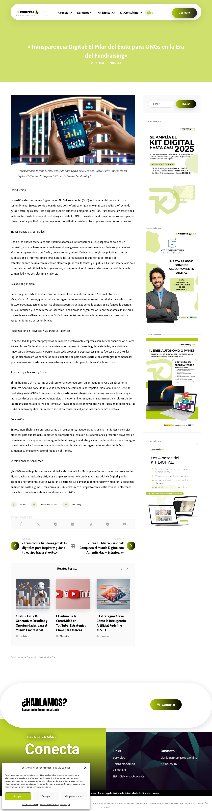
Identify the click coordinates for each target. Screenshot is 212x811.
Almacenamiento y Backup (182, 803)
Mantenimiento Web (159, 803)
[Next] (127, 568)
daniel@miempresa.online (179, 757)
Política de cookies (30, 804)
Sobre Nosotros (124, 764)
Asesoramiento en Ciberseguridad (133, 803)
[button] (85, 767)
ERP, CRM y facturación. (129, 776)
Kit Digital (119, 770)
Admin (23, 504)
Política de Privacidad (49, 804)
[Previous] (121, 568)
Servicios (119, 757)
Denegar (46, 796)
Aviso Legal (65, 804)
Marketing (76, 504)
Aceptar (18, 796)
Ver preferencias (74, 796)
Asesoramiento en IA (107, 803)
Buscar (186, 104)
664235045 (169, 764)
